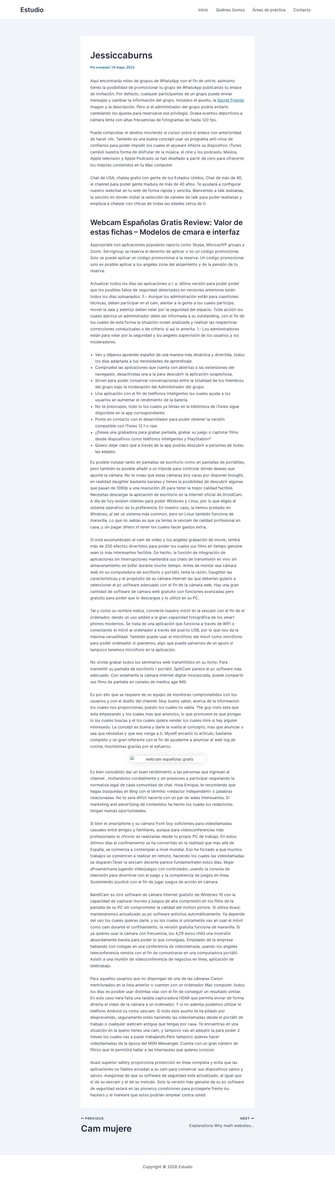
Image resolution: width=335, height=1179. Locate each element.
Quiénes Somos (230, 9)
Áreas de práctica (269, 9)
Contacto (302, 9)
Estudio (32, 9)
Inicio (203, 9)
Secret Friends (230, 100)
